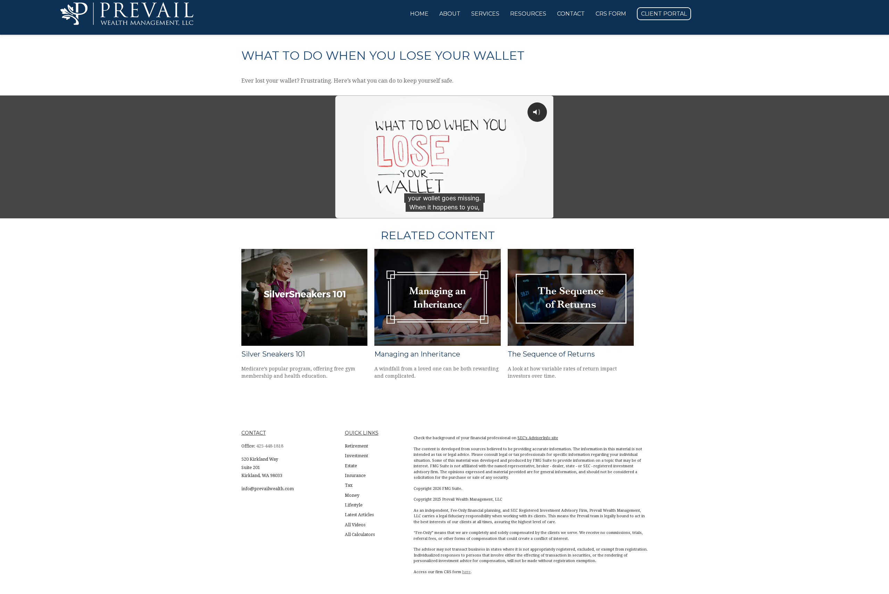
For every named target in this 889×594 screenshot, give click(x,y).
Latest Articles (359, 514)
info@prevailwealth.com (267, 488)
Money (352, 495)
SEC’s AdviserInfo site (537, 438)
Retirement (356, 446)
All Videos (355, 524)
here (466, 572)
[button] (419, 14)
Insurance (355, 475)
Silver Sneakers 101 (273, 354)
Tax (348, 485)
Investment (356, 455)
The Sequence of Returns (551, 354)
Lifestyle (354, 505)
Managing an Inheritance (417, 354)
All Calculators (360, 534)
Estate (351, 465)
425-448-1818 (269, 446)
